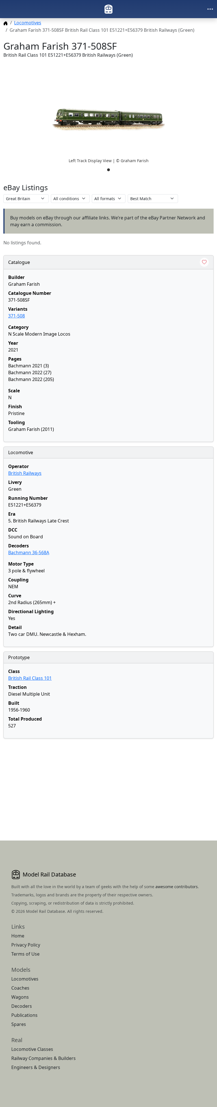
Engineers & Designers (35, 1067)
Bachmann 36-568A (28, 552)
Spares (18, 1024)
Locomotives (27, 23)
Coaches (20, 988)
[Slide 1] (108, 170)
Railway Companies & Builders (43, 1058)
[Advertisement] (108, 782)
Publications (24, 1015)
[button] (108, 119)
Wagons (20, 997)
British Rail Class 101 (30, 678)
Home (17, 936)
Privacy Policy (25, 945)
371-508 (16, 316)
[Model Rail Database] (108, 9)
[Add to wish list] (204, 262)
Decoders (21, 1006)
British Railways (25, 473)
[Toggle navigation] (210, 9)
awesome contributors (176, 886)
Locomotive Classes (32, 1049)
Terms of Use (25, 954)
